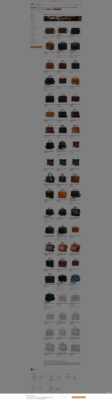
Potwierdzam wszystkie (79, 397)
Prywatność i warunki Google (41, 398)
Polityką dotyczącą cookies (46, 397)
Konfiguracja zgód (64, 397)
